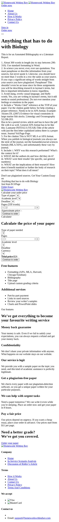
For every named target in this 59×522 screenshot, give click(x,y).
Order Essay (7, 187)
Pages (4, 236)
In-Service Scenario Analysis (22, 461)
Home (11, 10)
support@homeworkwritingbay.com (33, 518)
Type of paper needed (12, 230)
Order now (6, 5)
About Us (12, 13)
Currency (6, 250)
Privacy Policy (15, 19)
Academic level (9, 242)
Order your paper (9, 443)
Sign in (4, 27)
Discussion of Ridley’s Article (22, 464)
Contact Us (13, 22)
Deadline (5, 248)
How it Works (15, 16)
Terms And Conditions (19, 487)
